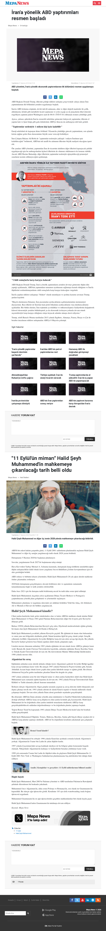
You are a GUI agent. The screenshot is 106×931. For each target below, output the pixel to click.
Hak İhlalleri (24, 477)
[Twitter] (50, 97)
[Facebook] (45, 97)
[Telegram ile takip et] (92, 900)
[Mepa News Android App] (49, 910)
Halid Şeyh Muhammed (23, 833)
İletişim (26, 900)
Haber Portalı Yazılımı (55, 926)
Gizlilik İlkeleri (35, 900)
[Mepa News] (17, 3)
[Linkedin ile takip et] (87, 900)
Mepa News (12, 26)
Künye (19, 900)
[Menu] (99, 3)
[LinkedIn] (55, 97)
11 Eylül (18, 831)
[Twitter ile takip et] (77, 900)
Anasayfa (11, 900)
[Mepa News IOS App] (49, 914)
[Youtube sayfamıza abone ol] (82, 900)
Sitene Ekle (45, 900)
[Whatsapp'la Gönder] (61, 97)
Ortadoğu (24, 26)
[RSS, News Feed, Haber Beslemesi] (98, 900)
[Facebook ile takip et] (72, 900)
